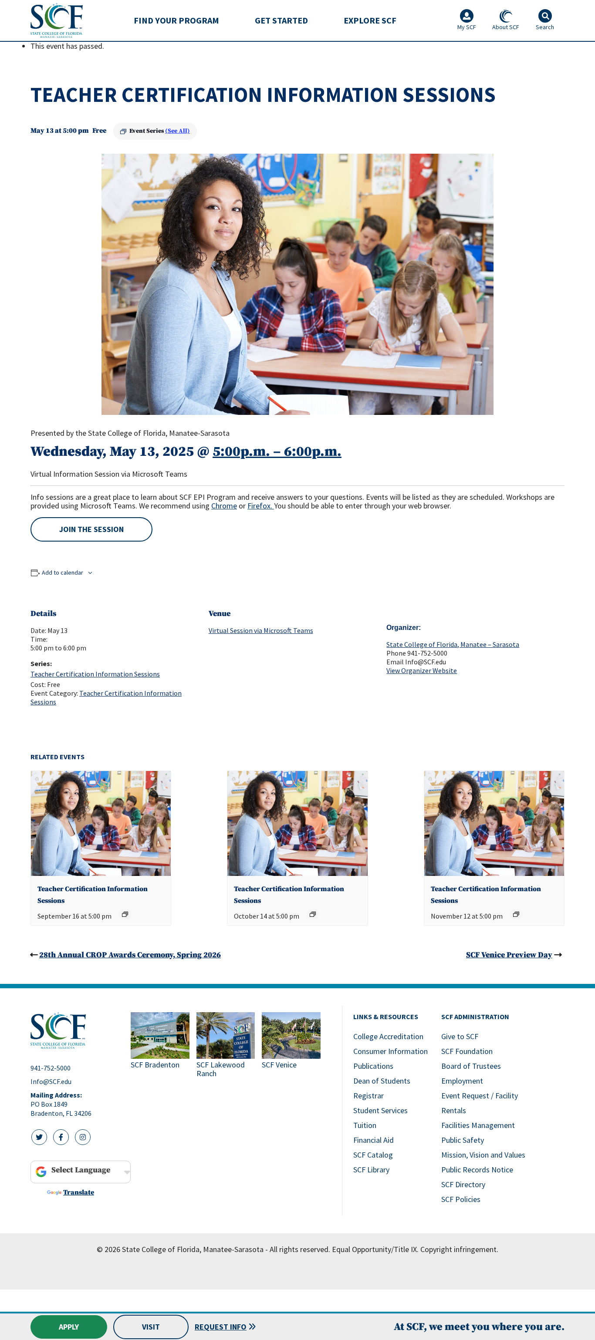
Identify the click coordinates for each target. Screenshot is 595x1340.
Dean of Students (381, 1081)
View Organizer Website (421, 670)
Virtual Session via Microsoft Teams (261, 630)
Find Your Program (176, 20)
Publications (373, 1066)
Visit (151, 1327)
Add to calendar (62, 572)
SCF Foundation (467, 1051)
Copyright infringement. (459, 1249)
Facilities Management (478, 1125)
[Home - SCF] (75, 1030)
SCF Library (371, 1170)
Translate (78, 1192)
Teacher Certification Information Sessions (95, 674)
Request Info (221, 1327)
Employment (462, 1081)
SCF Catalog (373, 1155)
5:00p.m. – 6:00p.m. (277, 452)
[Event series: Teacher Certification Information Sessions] (125, 914)
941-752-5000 (50, 1068)
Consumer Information (390, 1051)
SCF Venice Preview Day (509, 955)
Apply (69, 1327)
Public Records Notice (477, 1170)
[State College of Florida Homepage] (56, 20)
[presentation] (101, 823)
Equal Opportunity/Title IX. (375, 1249)
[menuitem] (176, 20)
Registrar (368, 1096)
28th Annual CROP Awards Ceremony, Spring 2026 (130, 955)
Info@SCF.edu (50, 1081)
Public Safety (462, 1140)
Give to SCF (459, 1036)
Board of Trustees (471, 1066)
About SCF (505, 27)
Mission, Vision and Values (483, 1155)
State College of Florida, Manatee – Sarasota (452, 644)
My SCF (466, 27)
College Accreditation (388, 1036)
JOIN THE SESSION (91, 529)
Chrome (224, 506)
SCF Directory (463, 1184)
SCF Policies (460, 1199)
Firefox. (260, 506)
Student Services (380, 1110)
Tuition (364, 1125)
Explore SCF (370, 20)
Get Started (281, 20)
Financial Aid (373, 1140)
